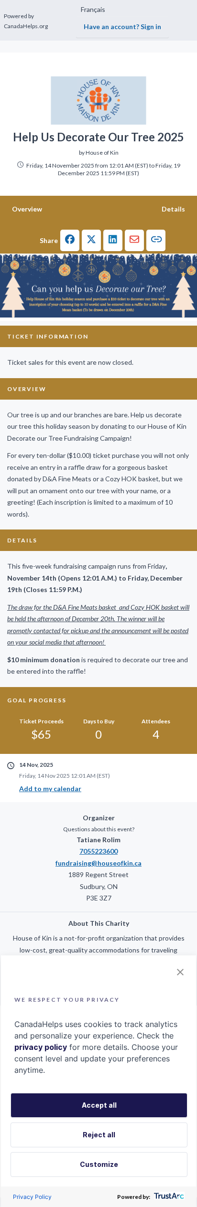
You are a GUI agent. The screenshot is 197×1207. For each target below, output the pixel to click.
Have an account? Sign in (122, 26)
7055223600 (98, 851)
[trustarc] (168, 1197)
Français (93, 9)
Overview (27, 209)
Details (173, 209)
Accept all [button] (99, 1105)
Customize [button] (99, 1164)
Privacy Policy (32, 1196)
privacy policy (40, 1047)
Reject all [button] (99, 1135)
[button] (69, 240)
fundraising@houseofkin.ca (98, 863)
